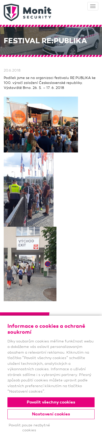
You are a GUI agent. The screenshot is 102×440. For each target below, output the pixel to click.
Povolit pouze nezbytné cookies (29, 427)
